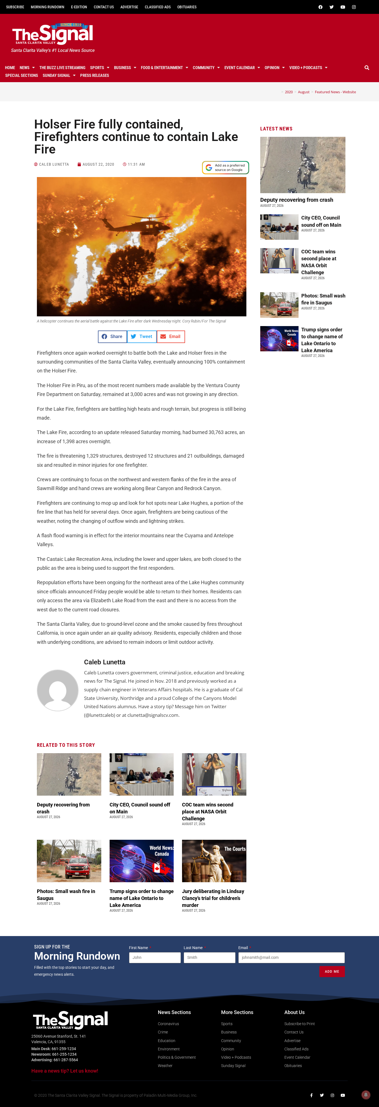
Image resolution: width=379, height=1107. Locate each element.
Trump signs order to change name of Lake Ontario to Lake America (142, 898)
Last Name (193, 947)
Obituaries (186, 7)
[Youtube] (343, 7)
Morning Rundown (47, 7)
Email (243, 947)
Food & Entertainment (162, 67)
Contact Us (104, 7)
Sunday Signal (56, 75)
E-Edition (79, 7)
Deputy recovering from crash (297, 199)
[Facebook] (321, 7)
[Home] (278, 91)
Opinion (272, 67)
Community (203, 67)
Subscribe (15, 7)
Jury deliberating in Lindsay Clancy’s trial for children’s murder (213, 898)
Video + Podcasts (305, 67)
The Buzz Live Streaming (62, 67)
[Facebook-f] (311, 1095)
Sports (97, 67)
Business (122, 67)
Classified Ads (158, 7)
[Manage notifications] (366, 1094)
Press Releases (94, 75)
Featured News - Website (335, 91)
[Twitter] (332, 7)
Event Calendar (239, 67)
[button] (367, 68)
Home (10, 67)
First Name (139, 947)
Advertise (129, 7)
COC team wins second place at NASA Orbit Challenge (207, 811)
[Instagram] (354, 7)
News (24, 67)
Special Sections (21, 75)
